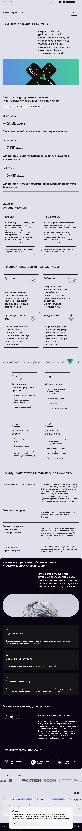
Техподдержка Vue (16, 762)
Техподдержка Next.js (43, 762)
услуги (51, 2)
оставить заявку (70, 1)
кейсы (55, 2)
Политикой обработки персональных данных (54, 818)
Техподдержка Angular (69, 762)
